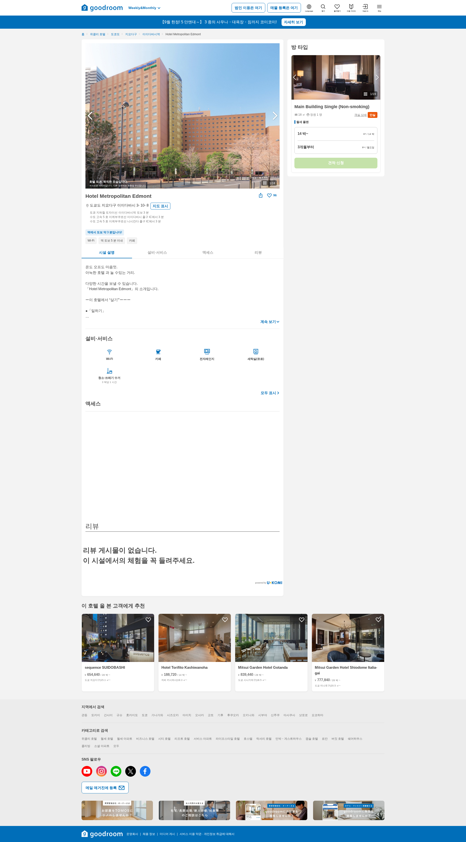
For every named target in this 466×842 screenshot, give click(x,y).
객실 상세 (360, 115)
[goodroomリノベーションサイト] (117, 810)
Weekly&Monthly (142, 8)
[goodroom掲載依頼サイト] (271, 810)
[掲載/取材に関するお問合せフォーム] (348, 810)
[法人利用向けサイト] (194, 810)
